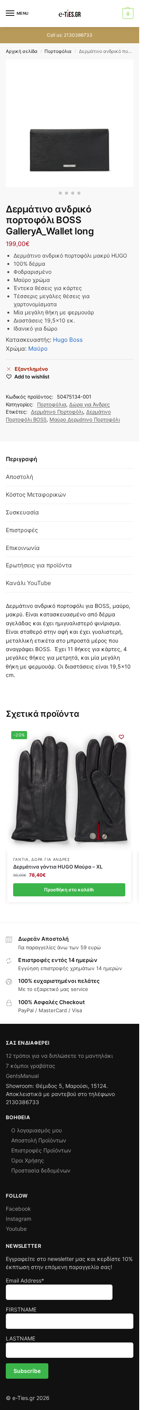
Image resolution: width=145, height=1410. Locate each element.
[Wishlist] (121, 737)
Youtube (16, 1228)
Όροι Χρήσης (27, 1160)
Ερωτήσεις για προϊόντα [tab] (39, 565)
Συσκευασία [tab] (22, 512)
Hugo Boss (68, 339)
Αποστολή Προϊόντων (38, 1140)
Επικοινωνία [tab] (23, 547)
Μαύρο (38, 348)
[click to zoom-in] (69, 123)
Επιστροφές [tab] (22, 530)
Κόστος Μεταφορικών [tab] (36, 494)
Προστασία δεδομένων (40, 1170)
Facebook (18, 1208)
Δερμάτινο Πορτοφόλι (57, 412)
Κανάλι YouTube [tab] (28, 583)
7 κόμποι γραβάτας (30, 1065)
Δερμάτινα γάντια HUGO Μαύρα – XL (57, 867)
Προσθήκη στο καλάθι (69, 889)
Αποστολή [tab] (19, 476)
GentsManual (22, 1075)
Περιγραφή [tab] (21, 459)
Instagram (18, 1218)
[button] (127, 13)
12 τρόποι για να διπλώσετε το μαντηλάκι (59, 1055)
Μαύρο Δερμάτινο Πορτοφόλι (84, 419)
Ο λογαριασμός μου (36, 1130)
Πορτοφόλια (58, 51)
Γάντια (21, 859)
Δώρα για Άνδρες (89, 404)
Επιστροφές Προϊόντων (41, 1150)
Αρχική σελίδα (22, 51)
